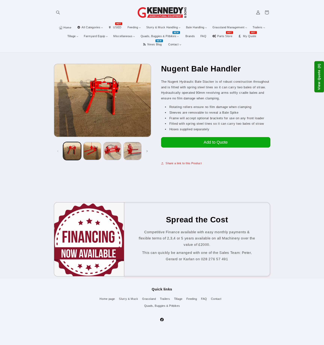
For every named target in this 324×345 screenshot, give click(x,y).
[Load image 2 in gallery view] (92, 151)
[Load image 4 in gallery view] (132, 151)
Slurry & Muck (128, 298)
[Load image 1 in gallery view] (72, 151)
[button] (58, 12)
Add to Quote (216, 142)
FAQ (204, 298)
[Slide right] (147, 151)
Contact (216, 298)
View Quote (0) (319, 77)
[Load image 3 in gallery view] (112, 151)
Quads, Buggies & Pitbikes (162, 305)
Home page (107, 298)
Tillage (178, 298)
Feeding (191, 298)
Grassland (149, 298)
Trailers (165, 298)
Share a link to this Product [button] (184, 163)
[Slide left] (58, 151)
